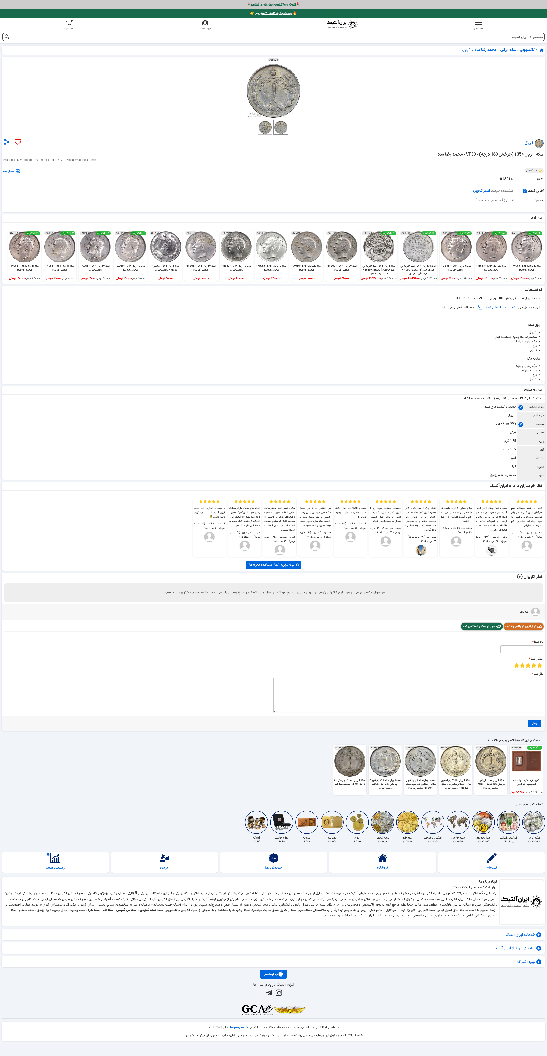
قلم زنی (423, 910)
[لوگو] (342, 24)
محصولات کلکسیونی (426, 899)
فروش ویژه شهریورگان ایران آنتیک (273, 4)
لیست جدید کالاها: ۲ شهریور (273, 13)
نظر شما (538, 674)
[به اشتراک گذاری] (7, 142)
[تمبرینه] (332, 822)
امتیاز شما (537, 659)
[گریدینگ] (257, 1009)
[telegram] (268, 993)
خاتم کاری (376, 910)
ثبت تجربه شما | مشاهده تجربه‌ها (272, 564)
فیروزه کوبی (407, 910)
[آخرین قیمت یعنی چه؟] (525, 191)
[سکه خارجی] (458, 822)
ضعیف (539, 665)
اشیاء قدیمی (189, 899)
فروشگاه (382, 867)
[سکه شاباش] (382, 822)
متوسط (528, 665)
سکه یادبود (77, 910)
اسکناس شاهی (475, 915)
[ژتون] (357, 822)
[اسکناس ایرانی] (508, 822)
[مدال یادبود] (483, 822)
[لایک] (17, 142)
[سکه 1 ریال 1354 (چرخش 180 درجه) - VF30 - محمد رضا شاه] (273, 91)
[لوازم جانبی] (281, 822)
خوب (522, 665)
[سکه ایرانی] (533, 822)
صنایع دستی (79, 899)
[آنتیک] (256, 822)
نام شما (538, 642)
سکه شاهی (26, 910)
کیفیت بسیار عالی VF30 (500, 307)
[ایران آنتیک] (541, 50)
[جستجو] (7, 37)
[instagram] (278, 993)
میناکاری (391, 910)
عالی (516, 665)
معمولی (534, 665)
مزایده (164, 867)
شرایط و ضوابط (238, 1027)
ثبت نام (492, 867)
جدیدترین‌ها (273, 867)
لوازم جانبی (432, 915)
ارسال (534, 724)
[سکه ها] (290, 1009)
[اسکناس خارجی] (432, 822)
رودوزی (361, 910)
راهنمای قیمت (55, 867)
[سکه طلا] (407, 822)
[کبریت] (306, 822)
